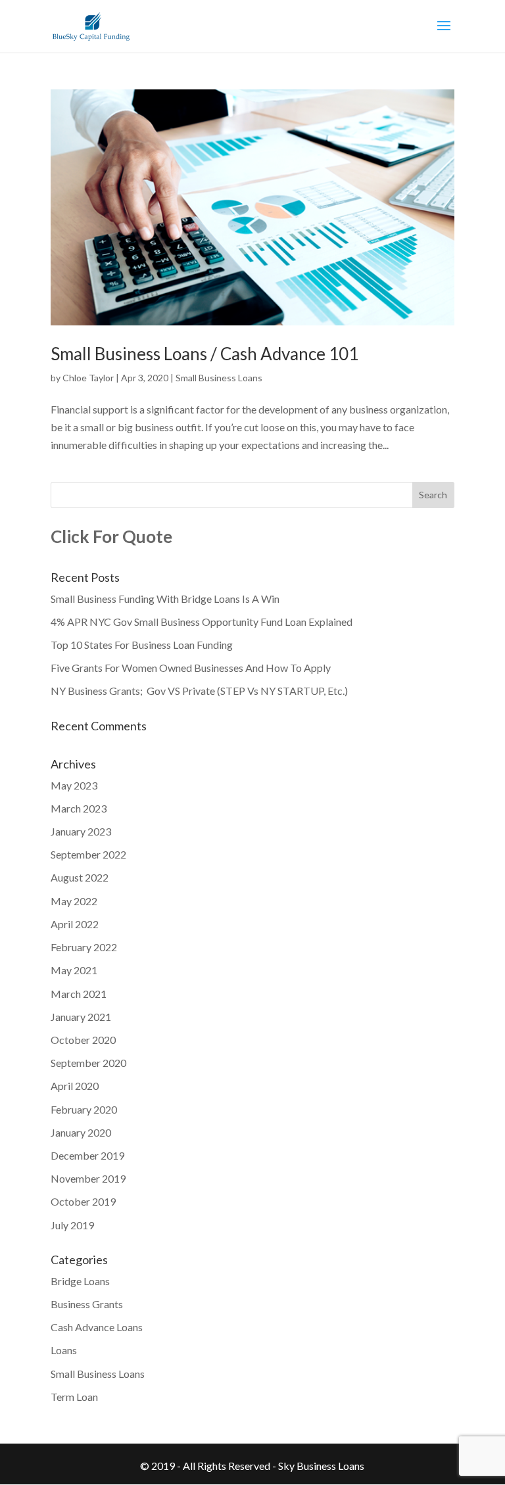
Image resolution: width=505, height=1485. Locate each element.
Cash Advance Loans (97, 1327)
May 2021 (74, 970)
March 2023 (79, 808)
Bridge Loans (80, 1281)
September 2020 (88, 1062)
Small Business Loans (219, 377)
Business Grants (87, 1304)
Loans (64, 1350)
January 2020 (81, 1132)
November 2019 (88, 1178)
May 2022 (74, 901)
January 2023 (81, 831)
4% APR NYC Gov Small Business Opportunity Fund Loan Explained (201, 621)
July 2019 (72, 1225)
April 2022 (75, 924)
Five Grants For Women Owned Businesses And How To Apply (191, 667)
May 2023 (74, 785)
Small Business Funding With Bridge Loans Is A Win (165, 598)
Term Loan (74, 1396)
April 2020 (75, 1085)
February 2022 (84, 947)
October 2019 (83, 1201)
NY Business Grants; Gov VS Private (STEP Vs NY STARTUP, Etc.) (199, 690)
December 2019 (87, 1155)
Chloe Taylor (88, 377)
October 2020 (83, 1039)
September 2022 (88, 854)
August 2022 (79, 877)
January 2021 (81, 1016)
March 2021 (79, 993)
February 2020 (84, 1109)
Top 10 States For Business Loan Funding (142, 644)
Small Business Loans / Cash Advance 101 (204, 353)
